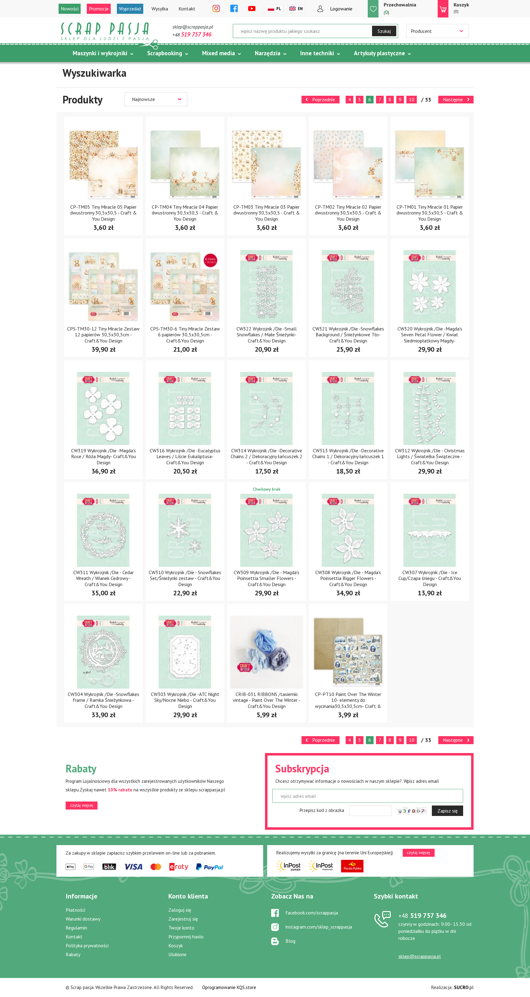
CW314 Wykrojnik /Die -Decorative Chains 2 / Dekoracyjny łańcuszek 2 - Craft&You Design (266, 456)
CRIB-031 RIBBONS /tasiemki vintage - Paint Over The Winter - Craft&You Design (266, 700)
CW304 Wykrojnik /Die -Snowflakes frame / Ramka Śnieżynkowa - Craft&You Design (103, 700)
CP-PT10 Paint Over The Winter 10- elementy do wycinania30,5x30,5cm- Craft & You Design (348, 703)
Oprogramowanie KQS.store (229, 987)
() (400, 9)
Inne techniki (317, 53)
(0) (461, 8)
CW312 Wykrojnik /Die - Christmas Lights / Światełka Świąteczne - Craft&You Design (430, 456)
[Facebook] (234, 9)
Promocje (99, 9)
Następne (453, 99)
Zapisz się (447, 811)
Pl (278, 8)
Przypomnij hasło (186, 936)
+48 (191, 35)
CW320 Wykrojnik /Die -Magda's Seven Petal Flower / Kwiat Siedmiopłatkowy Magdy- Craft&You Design (430, 337)
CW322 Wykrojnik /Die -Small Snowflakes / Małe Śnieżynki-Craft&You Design (266, 334)
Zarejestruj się (183, 919)
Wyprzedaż (130, 9)
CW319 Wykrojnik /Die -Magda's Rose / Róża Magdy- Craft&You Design (103, 456)
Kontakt (187, 9)
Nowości (70, 9)
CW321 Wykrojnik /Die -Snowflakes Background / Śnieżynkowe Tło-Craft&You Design (348, 334)
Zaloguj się (179, 910)
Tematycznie (89, 68)
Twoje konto (181, 928)
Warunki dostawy (83, 919)
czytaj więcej (81, 805)
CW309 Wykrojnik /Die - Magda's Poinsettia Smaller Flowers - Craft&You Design (266, 578)
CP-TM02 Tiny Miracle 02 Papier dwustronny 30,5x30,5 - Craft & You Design (348, 213)
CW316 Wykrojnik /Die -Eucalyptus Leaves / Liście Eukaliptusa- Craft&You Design (185, 456)
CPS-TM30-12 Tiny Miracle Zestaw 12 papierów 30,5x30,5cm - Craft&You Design (103, 334)
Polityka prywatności (87, 945)
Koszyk (175, 945)
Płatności (75, 910)
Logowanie (341, 9)
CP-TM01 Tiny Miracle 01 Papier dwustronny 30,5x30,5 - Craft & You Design (430, 213)
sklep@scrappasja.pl (192, 27)
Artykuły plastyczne (379, 53)
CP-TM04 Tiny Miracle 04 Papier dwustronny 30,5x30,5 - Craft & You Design (185, 213)
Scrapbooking (164, 53)
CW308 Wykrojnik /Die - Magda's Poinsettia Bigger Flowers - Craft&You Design (348, 578)
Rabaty (73, 954)
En (300, 8)
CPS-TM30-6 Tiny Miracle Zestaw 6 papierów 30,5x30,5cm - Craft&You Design (185, 334)
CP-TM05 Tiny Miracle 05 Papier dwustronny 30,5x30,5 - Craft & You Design (103, 213)
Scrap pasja (105, 31)
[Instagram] (216, 9)
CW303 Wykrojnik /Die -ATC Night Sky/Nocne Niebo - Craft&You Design (185, 700)
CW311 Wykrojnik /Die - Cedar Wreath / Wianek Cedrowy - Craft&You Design (103, 578)
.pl (464, 987)
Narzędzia (267, 53)
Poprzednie (323, 99)
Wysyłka (160, 9)
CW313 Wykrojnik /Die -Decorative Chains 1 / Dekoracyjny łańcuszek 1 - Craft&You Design (348, 456)
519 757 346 (422, 915)
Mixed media (218, 53)
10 (411, 99)
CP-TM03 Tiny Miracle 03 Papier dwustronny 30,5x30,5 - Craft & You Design (266, 213)
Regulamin (76, 928)
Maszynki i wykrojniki (100, 53)
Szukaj (384, 31)
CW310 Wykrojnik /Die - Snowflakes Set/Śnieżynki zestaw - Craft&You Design (185, 578)
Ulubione (177, 954)
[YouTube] (251, 9)
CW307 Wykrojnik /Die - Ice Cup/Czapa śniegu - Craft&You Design (429, 578)
